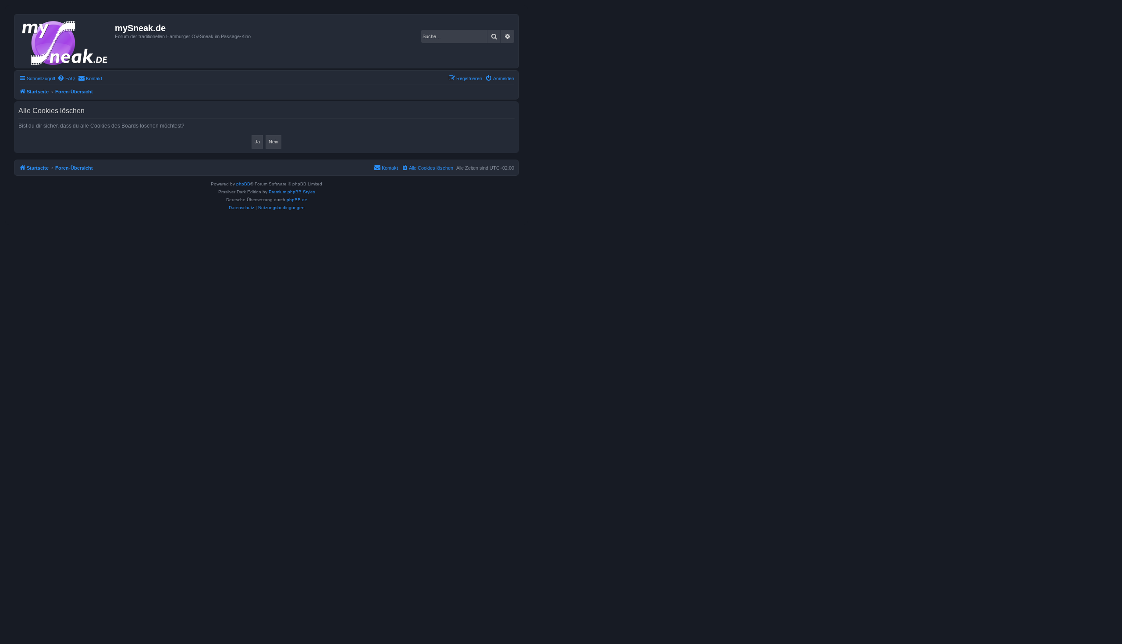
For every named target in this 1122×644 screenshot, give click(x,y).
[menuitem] (66, 78)
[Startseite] (66, 41)
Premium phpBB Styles (292, 191)
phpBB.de (297, 199)
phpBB (243, 183)
